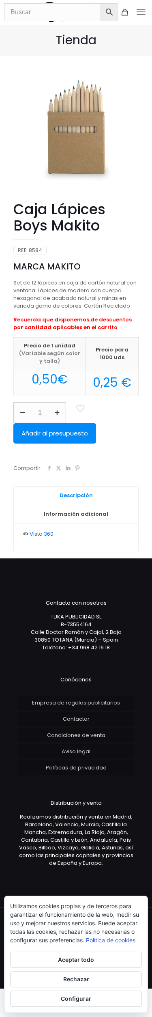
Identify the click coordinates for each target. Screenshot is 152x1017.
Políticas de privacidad (76, 767)
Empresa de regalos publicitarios (76, 703)
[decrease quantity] (22, 412)
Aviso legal (76, 751)
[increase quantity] (57, 412)
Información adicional (76, 514)
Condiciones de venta (76, 735)
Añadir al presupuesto (54, 433)
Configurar (76, 998)
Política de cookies (110, 940)
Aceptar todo (76, 959)
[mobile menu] (141, 12)
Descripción (76, 495)
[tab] (76, 496)
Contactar (76, 719)
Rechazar (76, 979)
